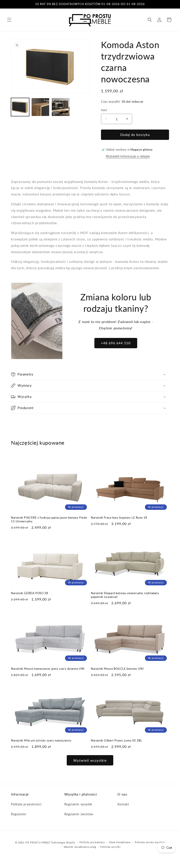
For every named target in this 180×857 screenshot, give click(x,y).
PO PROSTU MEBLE (37, 842)
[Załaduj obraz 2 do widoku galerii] (40, 107)
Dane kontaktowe (120, 842)
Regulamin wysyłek (78, 804)
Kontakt (123, 804)
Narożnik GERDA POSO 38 (29, 593)
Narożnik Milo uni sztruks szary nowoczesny (41, 740)
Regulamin (18, 814)
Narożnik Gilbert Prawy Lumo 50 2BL (116, 740)
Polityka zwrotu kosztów (150, 842)
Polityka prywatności (26, 804)
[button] (9, 20)
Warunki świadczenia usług (80, 846)
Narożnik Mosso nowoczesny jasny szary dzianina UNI (48, 668)
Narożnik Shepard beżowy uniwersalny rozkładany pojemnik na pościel (125, 595)
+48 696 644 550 (116, 343)
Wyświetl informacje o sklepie (128, 156)
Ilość (104, 110)
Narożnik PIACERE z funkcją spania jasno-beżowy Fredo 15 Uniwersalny (49, 519)
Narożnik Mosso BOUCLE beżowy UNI (117, 668)
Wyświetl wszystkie (90, 760)
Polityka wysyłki (110, 846)
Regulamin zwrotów (78, 814)
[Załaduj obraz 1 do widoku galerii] (20, 107)
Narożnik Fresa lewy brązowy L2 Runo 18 (119, 517)
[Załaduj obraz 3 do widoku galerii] (61, 107)
